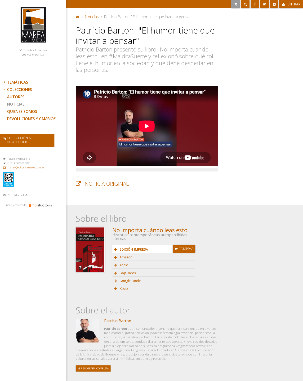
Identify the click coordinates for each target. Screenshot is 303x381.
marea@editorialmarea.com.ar (26, 167)
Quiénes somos (22, 111)
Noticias (16, 104)
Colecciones (19, 89)
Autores (15, 97)
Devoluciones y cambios (31, 119)
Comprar (186, 249)
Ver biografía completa (93, 368)
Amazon (125, 257)
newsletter (19, 140)
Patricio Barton (117, 320)
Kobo (123, 288)
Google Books (130, 280)
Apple (123, 265)
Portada (78, 16)
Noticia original (107, 183)
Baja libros (127, 273)
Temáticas (17, 82)
